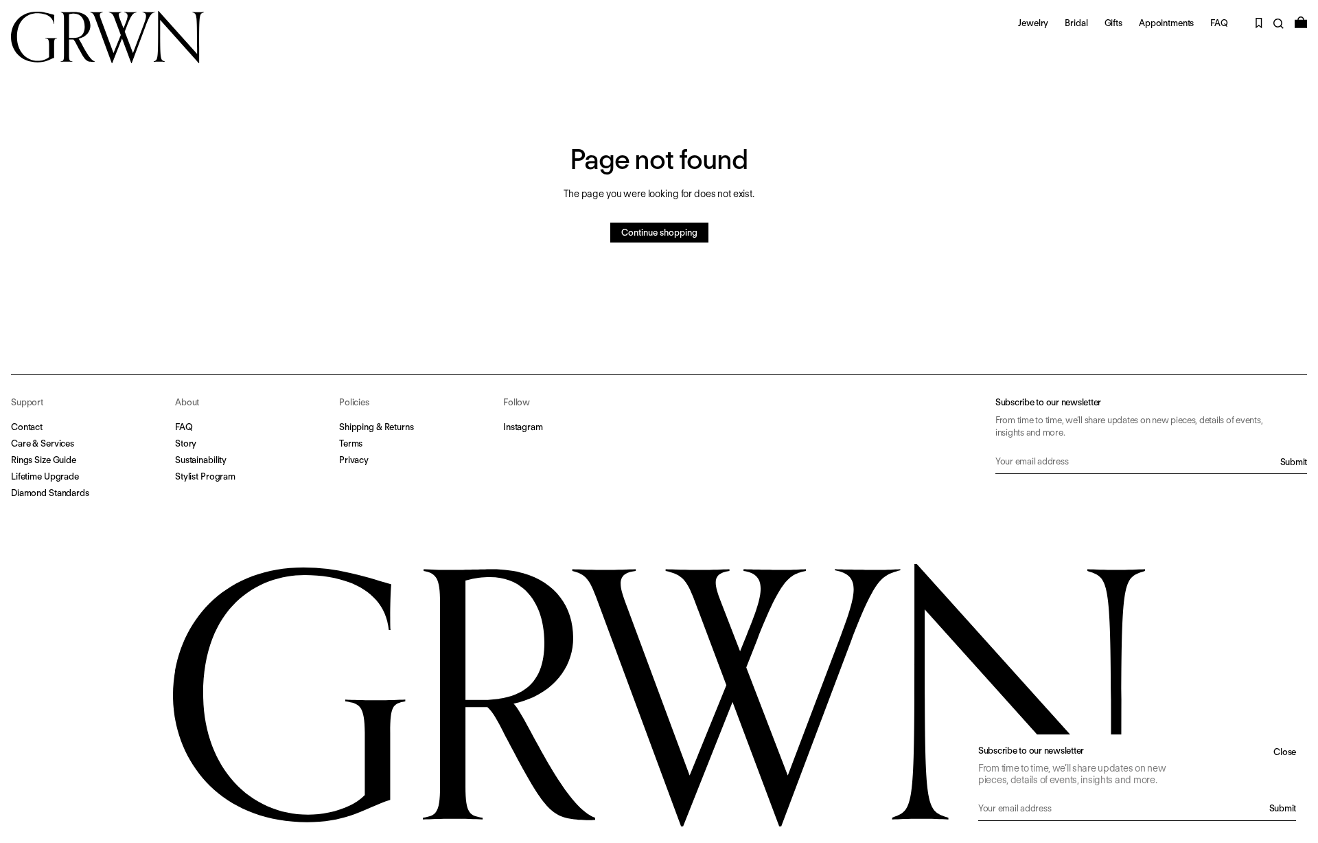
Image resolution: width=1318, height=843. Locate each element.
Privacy (354, 460)
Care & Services (42, 443)
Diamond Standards (50, 493)
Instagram (523, 427)
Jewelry (1033, 23)
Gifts (1113, 23)
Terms (350, 443)
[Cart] (1301, 22)
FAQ (1219, 23)
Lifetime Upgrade (45, 476)
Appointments (1166, 23)
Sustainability (201, 460)
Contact (27, 427)
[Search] (1278, 24)
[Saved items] (1259, 23)
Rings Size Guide (43, 460)
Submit (1293, 462)
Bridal (1076, 23)
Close (1284, 752)
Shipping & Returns (376, 427)
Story (185, 443)
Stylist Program (205, 476)
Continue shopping (659, 232)
